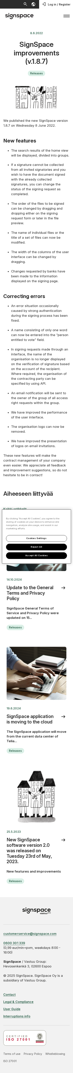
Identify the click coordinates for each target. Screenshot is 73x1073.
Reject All (36, 546)
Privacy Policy (33, 1053)
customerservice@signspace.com (29, 934)
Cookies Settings (36, 538)
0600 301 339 (14, 943)
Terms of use (11, 1053)
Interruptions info (16, 1016)
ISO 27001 (10, 1061)
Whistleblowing (55, 1053)
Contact (9, 994)
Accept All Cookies (36, 555)
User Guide (11, 1009)
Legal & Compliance (18, 1002)
